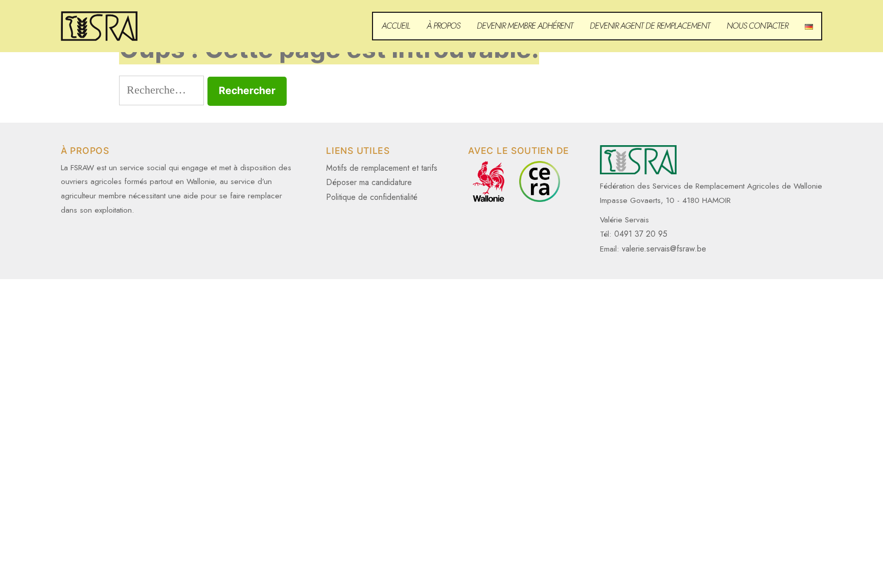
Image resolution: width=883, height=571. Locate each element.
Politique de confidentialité (371, 197)
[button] (808, 26)
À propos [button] (443, 25)
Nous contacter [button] (757, 25)
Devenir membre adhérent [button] (525, 25)
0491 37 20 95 (640, 234)
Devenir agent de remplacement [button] (650, 25)
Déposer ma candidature (369, 182)
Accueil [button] (396, 25)
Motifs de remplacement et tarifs (381, 168)
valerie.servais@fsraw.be (664, 249)
